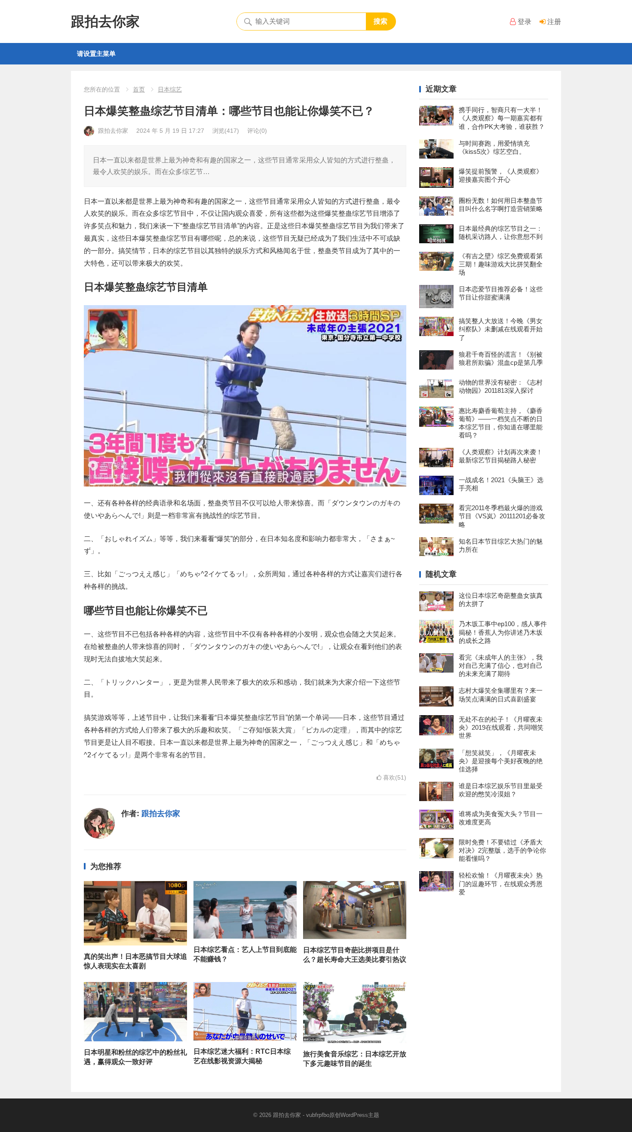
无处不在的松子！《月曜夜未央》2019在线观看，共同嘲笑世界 (501, 727)
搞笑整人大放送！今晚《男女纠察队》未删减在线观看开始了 (501, 329)
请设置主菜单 (96, 53)
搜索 (380, 21)
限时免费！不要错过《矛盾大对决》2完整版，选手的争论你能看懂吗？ (502, 850)
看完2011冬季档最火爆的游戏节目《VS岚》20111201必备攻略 (502, 516)
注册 (553, 21)
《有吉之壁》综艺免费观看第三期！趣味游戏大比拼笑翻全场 (501, 264)
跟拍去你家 (105, 21)
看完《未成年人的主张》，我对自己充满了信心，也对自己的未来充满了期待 (501, 665)
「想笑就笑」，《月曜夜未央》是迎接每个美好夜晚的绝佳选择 (501, 761)
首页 (139, 89)
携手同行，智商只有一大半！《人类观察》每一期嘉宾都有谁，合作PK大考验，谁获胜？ (502, 118)
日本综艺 (170, 89)
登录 (523, 21)
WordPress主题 (360, 1115)
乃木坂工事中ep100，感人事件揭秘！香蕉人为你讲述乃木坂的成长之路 (503, 632)
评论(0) (257, 130)
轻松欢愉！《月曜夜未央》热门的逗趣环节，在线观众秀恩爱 (501, 883)
